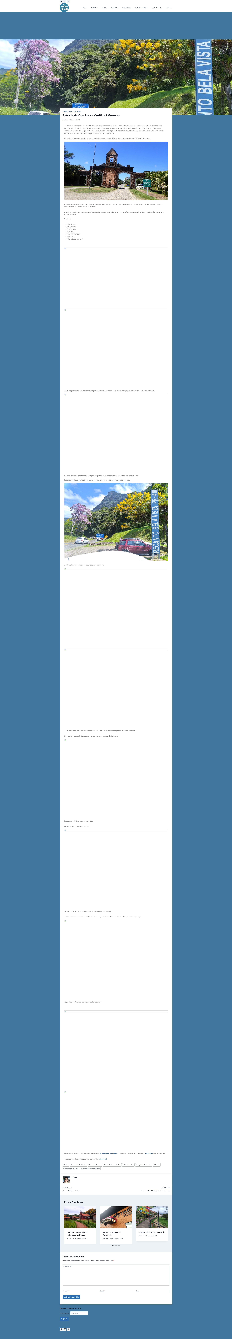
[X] (64, 1)
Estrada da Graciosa (95, 1165)
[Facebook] (61, 1)
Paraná (71, 111)
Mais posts (114, 7)
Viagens (78, 111)
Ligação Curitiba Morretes (144, 1165)
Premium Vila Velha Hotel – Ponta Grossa (155, 1189)
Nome (66, 1291)
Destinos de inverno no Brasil (151, 1232)
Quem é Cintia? (157, 7)
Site (137, 1291)
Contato (168, 7)
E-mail (102, 1291)
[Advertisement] (116, 26)
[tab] (112, 1245)
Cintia (66, 119)
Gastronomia (126, 7)
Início (85, 7)
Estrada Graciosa (128, 1165)
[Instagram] (68, 1)
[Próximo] (164, 1225)
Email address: (65, 1313)
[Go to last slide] (67, 1225)
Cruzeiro (104, 7)
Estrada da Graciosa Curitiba (112, 1165)
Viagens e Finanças (141, 7)
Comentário (67, 1266)
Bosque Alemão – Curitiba (71, 1189)
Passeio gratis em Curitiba (71, 1168)
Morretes (157, 1165)
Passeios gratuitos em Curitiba (90, 1168)
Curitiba (65, 111)
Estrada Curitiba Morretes (78, 1165)
